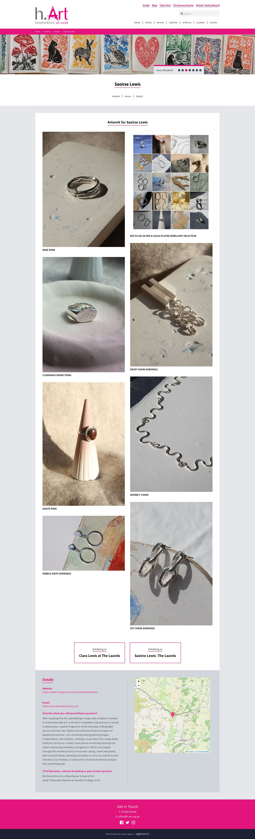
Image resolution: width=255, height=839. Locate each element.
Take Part (165, 5)
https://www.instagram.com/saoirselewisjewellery (70, 692)
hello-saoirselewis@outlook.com (60, 706)
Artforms (187, 22)
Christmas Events (183, 5)
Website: (47, 688)
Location (200, 22)
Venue (128, 96)
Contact (213, 22)
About (137, 22)
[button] (173, 715)
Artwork (116, 96)
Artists (148, 22)
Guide (146, 5)
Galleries (173, 22)
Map (154, 5)
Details (139, 96)
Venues (160, 22)
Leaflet (191, 751)
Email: (46, 702)
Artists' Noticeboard (208, 5)
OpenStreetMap (203, 751)
